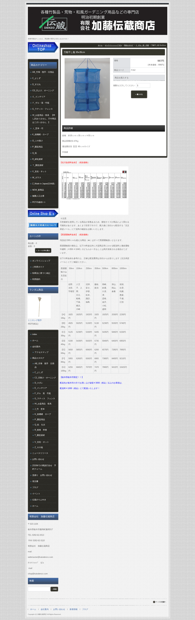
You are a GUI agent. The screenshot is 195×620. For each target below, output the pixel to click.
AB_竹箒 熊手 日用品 (44, 365)
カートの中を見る (43, 250)
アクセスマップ (41, 352)
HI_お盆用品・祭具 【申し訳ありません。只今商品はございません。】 (44, 118)
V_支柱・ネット (39, 171)
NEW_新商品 (38, 190)
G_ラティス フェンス (45, 398)
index (34, 334)
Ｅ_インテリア (38, 97)
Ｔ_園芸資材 (37, 165)
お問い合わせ (38, 459)
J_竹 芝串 (40, 409)
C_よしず (36, 78)
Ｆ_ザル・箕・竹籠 (142, 45)
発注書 (35, 481)
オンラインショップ (41, 261)
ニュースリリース (40, 453)
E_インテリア (41, 388)
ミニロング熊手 (35, 320)
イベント (36, 493)
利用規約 (36, 279)
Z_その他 (39, 447)
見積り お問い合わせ (42, 475)
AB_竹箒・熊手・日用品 (43, 72)
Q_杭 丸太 (40, 425)
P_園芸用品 (37, 147)
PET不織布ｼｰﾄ (38, 202)
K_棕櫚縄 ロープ (43, 414)
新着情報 (74, 609)
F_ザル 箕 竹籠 (43, 393)
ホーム (100, 45)
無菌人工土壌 (38, 196)
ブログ (35, 487)
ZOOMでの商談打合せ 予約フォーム (44, 467)
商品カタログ (128, 45)
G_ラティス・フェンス (42, 109)
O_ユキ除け (37, 141)
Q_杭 (34, 153)
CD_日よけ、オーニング (43, 90)
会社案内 (36, 346)
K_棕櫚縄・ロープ (40, 134)
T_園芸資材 (40, 435)
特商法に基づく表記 (41, 273)
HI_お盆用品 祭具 (43, 404)
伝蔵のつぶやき (39, 500)
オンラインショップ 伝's (113, 45)
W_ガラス (36, 177)
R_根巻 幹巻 (41, 430)
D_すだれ (36, 84)
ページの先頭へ (159, 602)
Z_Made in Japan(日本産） (44, 183)
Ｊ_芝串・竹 (37, 128)
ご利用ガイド (38, 267)
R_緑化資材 (37, 159)
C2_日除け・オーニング (45, 378)
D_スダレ (39, 383)
